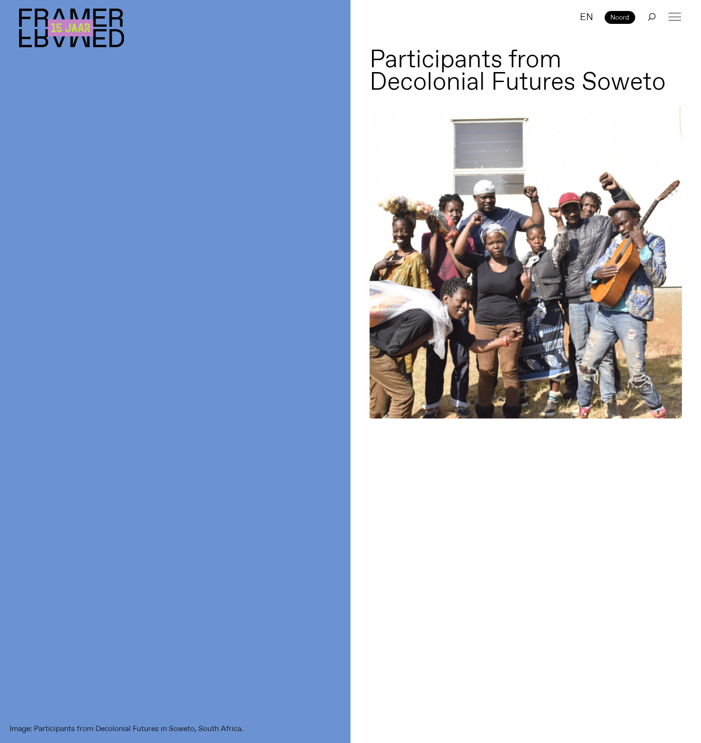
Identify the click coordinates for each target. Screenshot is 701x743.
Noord (619, 17)
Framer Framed (71, 28)
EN (586, 16)
